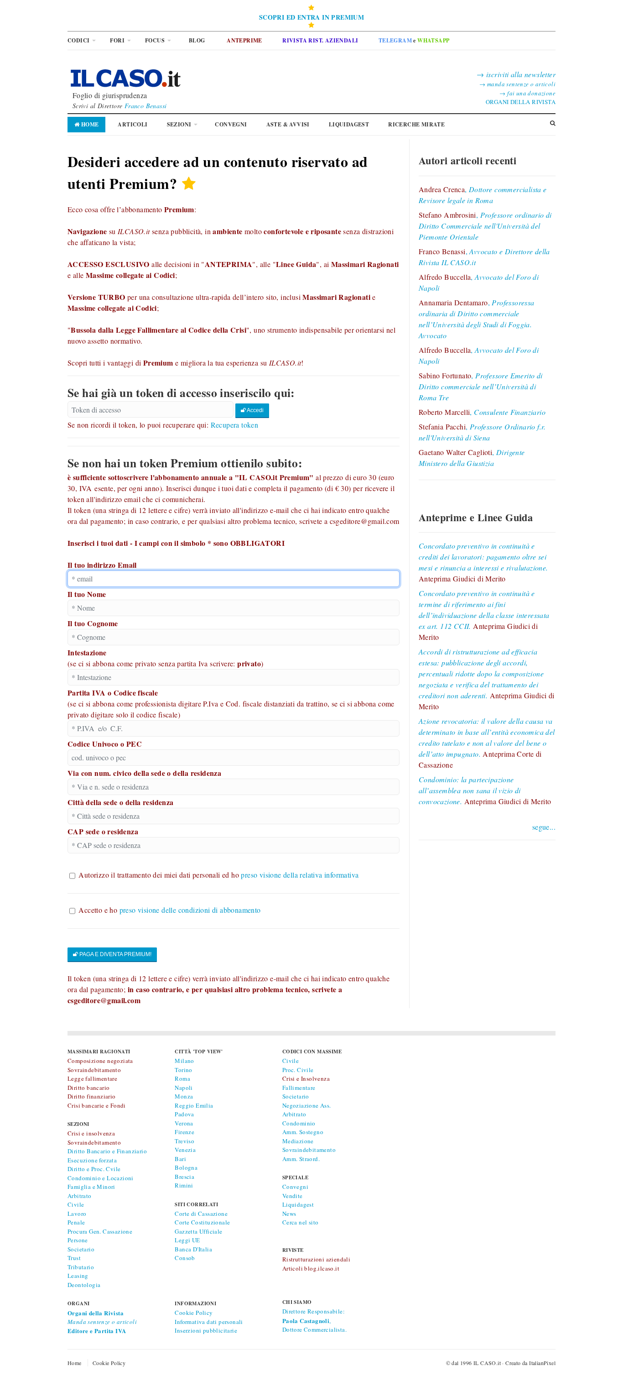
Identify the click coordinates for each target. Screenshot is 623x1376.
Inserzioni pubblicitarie (206, 1330)
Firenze (184, 1132)
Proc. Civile (298, 1070)
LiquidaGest (349, 124)
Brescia (184, 1176)
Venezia (185, 1150)
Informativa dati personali (209, 1322)
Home (89, 124)
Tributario (80, 1267)
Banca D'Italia (193, 1249)
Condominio (299, 1123)
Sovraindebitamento (309, 1150)
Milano (184, 1061)
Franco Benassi (146, 105)
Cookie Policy (194, 1312)
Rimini (184, 1185)
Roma (182, 1078)
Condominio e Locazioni (100, 1178)
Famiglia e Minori (91, 1186)
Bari (180, 1159)
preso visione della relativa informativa (299, 874)
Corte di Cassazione (201, 1213)
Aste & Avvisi (288, 124)
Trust (74, 1258)
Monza (184, 1096)
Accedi (255, 410)
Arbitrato (79, 1196)
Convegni (231, 124)
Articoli (132, 124)
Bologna (186, 1167)
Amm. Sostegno (302, 1132)
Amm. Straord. (301, 1159)
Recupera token (235, 424)
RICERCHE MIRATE (416, 124)
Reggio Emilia (194, 1105)
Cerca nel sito (300, 1222)
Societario (80, 1249)
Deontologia (83, 1285)
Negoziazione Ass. (306, 1105)
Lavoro (76, 1213)
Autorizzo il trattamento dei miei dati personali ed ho (218, 874)
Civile (75, 1204)
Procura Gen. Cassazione (99, 1231)
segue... (544, 827)
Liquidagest (298, 1204)
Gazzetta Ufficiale (198, 1231)
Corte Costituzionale (202, 1222)
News (289, 1213)
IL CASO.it (487, 1362)
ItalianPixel (542, 1362)
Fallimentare (299, 1087)
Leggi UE (187, 1240)
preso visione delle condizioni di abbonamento (190, 910)
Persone (77, 1240)
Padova (184, 1114)
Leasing (77, 1275)
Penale (76, 1222)
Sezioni (179, 124)
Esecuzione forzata (92, 1160)
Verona (184, 1123)
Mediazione (298, 1141)
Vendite (292, 1196)
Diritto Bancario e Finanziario (107, 1151)
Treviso (184, 1141)
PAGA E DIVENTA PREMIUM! (114, 954)
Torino (183, 1070)
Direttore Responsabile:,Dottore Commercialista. (314, 1320)
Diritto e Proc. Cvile (93, 1169)
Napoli (183, 1087)
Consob (185, 1258)
